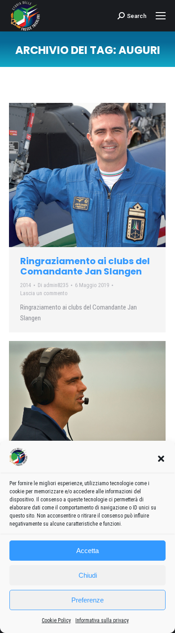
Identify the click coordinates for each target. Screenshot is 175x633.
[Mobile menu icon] (160, 15)
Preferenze (87, 600)
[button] (161, 458)
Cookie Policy (56, 620)
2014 (25, 285)
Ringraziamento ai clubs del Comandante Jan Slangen (85, 266)
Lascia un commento (44, 293)
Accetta (87, 550)
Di (53, 285)
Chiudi (88, 575)
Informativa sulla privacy (102, 620)
